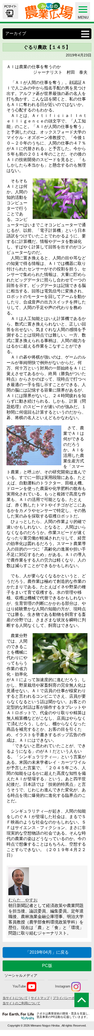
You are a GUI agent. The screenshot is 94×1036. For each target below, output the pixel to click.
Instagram (62, 987)
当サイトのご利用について (21, 1003)
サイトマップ (40, 998)
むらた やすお (23, 900)
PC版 (47, 965)
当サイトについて (15, 998)
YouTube (19, 987)
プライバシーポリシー (68, 998)
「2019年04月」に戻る (47, 952)
